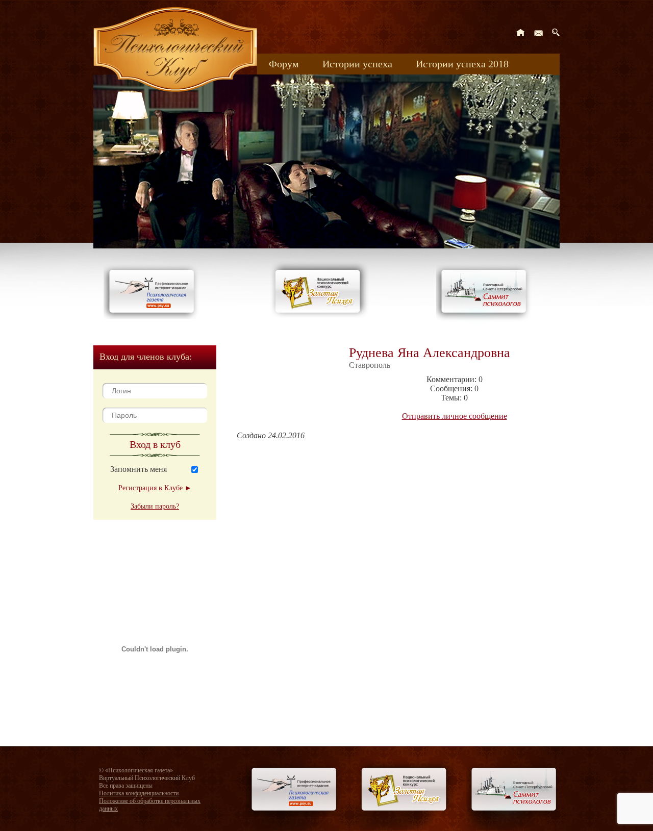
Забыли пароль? (155, 506)
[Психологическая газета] (154, 316)
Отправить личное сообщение (454, 416)
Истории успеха (357, 63)
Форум (284, 63)
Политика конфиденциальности (139, 793)
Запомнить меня (138, 469)
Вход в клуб (155, 444)
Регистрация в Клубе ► (155, 488)
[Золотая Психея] (319, 316)
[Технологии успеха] (486, 322)
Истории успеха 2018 (462, 63)
